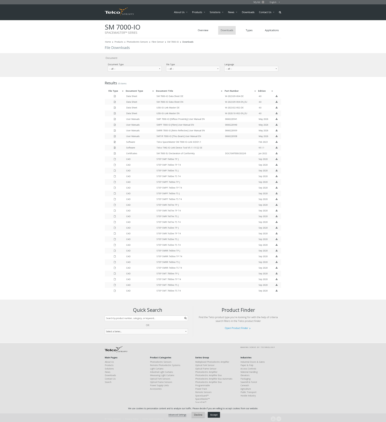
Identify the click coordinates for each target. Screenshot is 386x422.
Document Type (116, 64)
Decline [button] (198, 414)
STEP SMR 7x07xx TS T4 (168, 222)
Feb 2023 (263, 141)
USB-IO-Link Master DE (168, 107)
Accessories (156, 388)
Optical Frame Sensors (161, 382)
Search (280, 12)
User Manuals (133, 119)
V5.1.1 (261, 147)
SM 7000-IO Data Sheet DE (170, 96)
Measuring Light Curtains (162, 375)
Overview (203, 30)
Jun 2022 (263, 153)
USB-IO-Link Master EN (168, 113)
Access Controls (248, 368)
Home (108, 41)
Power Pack (201, 388)
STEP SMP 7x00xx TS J (168, 170)
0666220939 (231, 130)
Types (249, 30)
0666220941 (231, 119)
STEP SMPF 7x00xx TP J (168, 182)
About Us (179, 12)
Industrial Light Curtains (161, 372)
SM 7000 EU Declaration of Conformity (176, 153)
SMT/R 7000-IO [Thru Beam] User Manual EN (179, 136)
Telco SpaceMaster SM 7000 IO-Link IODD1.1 (179, 141)
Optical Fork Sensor (204, 365)
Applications (272, 30)
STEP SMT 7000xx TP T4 (169, 279)
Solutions (215, 12)
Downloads (248, 12)
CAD (128, 159)
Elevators (245, 375)
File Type (170, 64)
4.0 (260, 96)
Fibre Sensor (158, 41)
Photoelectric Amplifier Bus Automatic (214, 378)
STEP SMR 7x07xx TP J (168, 204)
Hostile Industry (248, 395)
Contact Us (265, 12)
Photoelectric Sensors (137, 41)
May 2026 (263, 119)
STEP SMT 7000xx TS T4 (169, 290)
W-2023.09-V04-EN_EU (236, 101)
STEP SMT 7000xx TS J (168, 284)
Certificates (131, 153)
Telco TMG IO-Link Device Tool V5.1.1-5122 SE (179, 147)
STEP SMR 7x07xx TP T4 (169, 210)
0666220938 (231, 136)
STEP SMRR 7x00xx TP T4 (169, 256)
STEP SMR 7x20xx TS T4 (168, 244)
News (231, 12)
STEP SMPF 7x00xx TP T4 (169, 187)
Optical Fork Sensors (160, 378)
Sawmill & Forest (248, 382)
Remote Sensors (203, 392)
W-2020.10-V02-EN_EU (236, 113)
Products (197, 12)
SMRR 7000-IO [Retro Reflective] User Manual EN (181, 130)
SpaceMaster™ (202, 398)
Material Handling (249, 372)
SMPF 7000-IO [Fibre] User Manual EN (175, 124)
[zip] (115, 141)
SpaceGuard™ (202, 395)
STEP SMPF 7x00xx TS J (168, 193)
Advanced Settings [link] (177, 414)
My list (258, 2)
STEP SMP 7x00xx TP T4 (169, 164)
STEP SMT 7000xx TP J (168, 273)
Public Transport (248, 392)
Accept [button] (214, 414)
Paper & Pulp (246, 365)
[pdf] (115, 96)
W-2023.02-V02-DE (234, 107)
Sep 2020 (263, 159)
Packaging (245, 378)
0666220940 (231, 124)
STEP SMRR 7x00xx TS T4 (169, 267)
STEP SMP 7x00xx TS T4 (168, 176)
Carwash (244, 385)
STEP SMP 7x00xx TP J (168, 159)
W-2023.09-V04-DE (234, 96)
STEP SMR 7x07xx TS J (168, 216)
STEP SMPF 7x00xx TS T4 (169, 199)
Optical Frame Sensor (205, 368)
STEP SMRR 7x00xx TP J (168, 250)
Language (229, 64)
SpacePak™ (200, 402)
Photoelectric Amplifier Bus (208, 375)
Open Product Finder (236, 328)
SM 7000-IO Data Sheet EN (170, 101)
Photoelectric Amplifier (206, 372)
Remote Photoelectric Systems (165, 365)
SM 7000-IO (173, 41)
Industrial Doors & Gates (252, 361)
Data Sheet (131, 96)
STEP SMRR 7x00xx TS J (168, 262)
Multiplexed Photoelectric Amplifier (212, 361)
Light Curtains (156, 368)
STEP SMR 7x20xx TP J (168, 227)
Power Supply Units (159, 385)
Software (130, 141)
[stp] (115, 159)
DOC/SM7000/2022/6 (235, 153)
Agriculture (245, 388)
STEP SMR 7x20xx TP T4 (169, 233)
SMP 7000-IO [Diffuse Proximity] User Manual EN (181, 119)
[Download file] (277, 96)
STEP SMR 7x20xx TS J (168, 239)
